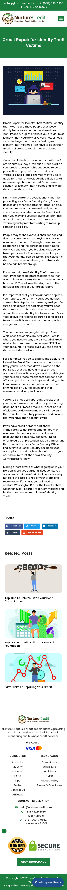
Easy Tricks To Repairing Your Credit (28, 687)
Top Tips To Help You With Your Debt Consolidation (29, 599)
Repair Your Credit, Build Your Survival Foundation (29, 644)
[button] (61, 18)
